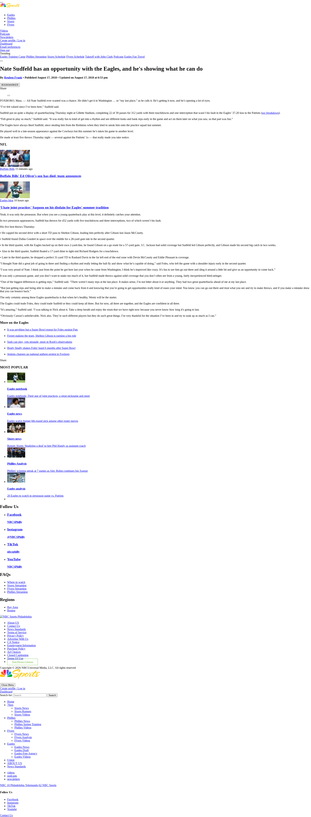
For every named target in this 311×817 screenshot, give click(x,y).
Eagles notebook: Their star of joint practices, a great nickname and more (48, 395)
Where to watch (16, 582)
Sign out (5, 50)
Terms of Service (16, 632)
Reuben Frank (13, 77)
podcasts (12, 775)
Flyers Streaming (16, 588)
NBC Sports (49, 785)
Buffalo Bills (7, 168)
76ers (10, 704)
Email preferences (10, 46)
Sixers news (14, 438)
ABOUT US (14, 763)
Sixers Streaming (16, 585)
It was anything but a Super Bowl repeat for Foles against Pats (42, 329)
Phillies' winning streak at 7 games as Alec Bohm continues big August (47, 470)
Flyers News (21, 734)
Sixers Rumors (22, 711)
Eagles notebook (17, 388)
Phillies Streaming (36, 56)
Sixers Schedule (56, 56)
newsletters (13, 779)
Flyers (10, 24)
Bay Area (12, 607)
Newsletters (6, 37)
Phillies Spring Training (27, 724)
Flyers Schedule (75, 56)
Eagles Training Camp (12, 56)
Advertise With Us (17, 638)
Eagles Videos (22, 756)
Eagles (11, 14)
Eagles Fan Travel (134, 56)
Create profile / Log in (12, 40)
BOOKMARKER (9, 85)
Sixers (10, 21)
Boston (11, 610)
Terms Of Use (15, 658)
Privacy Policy (15, 635)
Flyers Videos (22, 740)
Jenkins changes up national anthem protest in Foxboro (38, 354)
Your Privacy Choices (22, 662)
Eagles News (21, 747)
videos (11, 772)
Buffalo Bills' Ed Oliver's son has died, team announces (40, 176)
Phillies (11, 18)
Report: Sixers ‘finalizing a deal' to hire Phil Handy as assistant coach (46, 445)
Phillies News (22, 721)
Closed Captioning (17, 655)
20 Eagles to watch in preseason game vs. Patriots (35, 495)
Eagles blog (6, 200)
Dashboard (6, 43)
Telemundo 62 (33, 785)
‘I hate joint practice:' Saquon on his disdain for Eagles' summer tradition (54, 207)
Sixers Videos (22, 714)
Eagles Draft (21, 750)
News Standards (16, 629)
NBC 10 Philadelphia (12, 785)
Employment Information (21, 645)
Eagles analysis (16, 488)
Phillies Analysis (17, 463)
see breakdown (270, 112)
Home (10, 701)
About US (13, 622)
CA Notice (13, 642)
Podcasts (5, 33)
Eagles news (14, 413)
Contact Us (13, 625)
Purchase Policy (16, 648)
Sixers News (21, 708)
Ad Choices (14, 651)
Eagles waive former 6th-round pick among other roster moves (42, 420)
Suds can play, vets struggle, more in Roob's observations (39, 341)
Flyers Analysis (23, 737)
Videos (4, 30)
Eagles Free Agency (25, 753)
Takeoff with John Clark (99, 56)
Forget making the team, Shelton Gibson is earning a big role (41, 335)
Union (10, 760)
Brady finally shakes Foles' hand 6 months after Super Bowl (41, 347)
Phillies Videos (22, 727)
